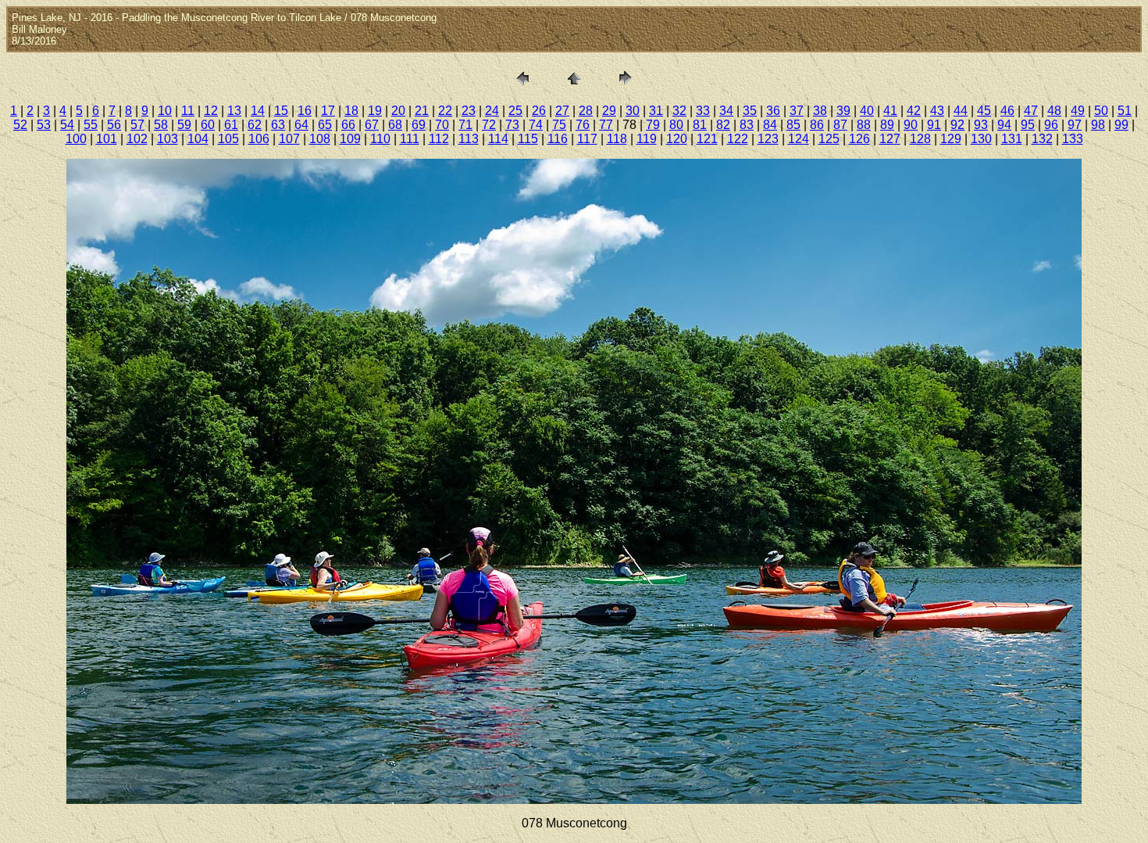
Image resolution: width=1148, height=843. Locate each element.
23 (469, 110)
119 (646, 138)
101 (106, 138)
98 (1098, 124)
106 (258, 138)
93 (981, 124)
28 (586, 110)
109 (350, 138)
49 (1078, 110)
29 (609, 110)
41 (890, 110)
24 (492, 110)
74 (536, 124)
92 (957, 124)
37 (797, 110)
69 (419, 124)
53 (44, 124)
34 (726, 110)
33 (703, 110)
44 (961, 110)
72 (489, 124)
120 (676, 138)
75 (559, 124)
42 (914, 110)
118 (617, 138)
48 (1054, 110)
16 (305, 110)
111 (409, 138)
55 (91, 124)
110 (380, 138)
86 (817, 124)
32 (679, 110)
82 (723, 124)
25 (515, 110)
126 (859, 138)
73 (512, 124)
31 (656, 110)
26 (539, 110)
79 (653, 124)
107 (289, 138)
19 (375, 110)
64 (301, 124)
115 (528, 138)
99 (1121, 124)
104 (198, 138)
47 (1031, 110)
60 (208, 124)
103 (167, 138)
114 (498, 138)
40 (867, 110)
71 (465, 124)
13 (234, 110)
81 (700, 124)
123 (768, 138)
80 (676, 124)
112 (439, 138)
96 (1051, 124)
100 (76, 138)
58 (161, 124)
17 (328, 110)
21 (422, 110)
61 (231, 124)
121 (707, 138)
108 (319, 138)
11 (187, 110)
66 (348, 124)
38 (820, 110)
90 (911, 124)
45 (984, 110)
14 (258, 110)
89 (887, 124)
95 (1028, 124)
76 (583, 124)
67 (372, 124)
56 (114, 124)
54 (67, 124)
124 (798, 138)
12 (211, 110)
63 (278, 124)
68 (395, 124)
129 (950, 138)
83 (747, 124)
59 (184, 124)
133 (1072, 138)
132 (1042, 138)
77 (606, 124)
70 (442, 124)
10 (165, 110)
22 (445, 110)
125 (829, 138)
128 (920, 138)
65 (325, 124)
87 (840, 124)
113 (468, 138)
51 (1125, 110)
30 (633, 110)
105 (228, 138)
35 (750, 110)
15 (281, 110)
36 (773, 110)
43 (937, 110)
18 (351, 110)
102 (137, 138)
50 (1101, 110)
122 (737, 138)
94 (1004, 124)
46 (1007, 110)
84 (770, 124)
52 (20, 124)
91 (934, 124)
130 (981, 138)
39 (843, 110)
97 (1075, 124)
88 (864, 124)
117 (587, 138)
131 (1011, 138)
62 (255, 124)
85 (793, 124)
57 (137, 124)
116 (557, 138)
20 (398, 110)
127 (889, 138)
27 (562, 110)
